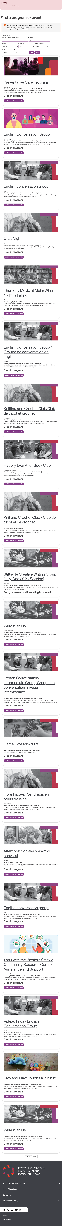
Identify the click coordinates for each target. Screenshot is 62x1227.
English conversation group (26, 186)
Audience (5, 50)
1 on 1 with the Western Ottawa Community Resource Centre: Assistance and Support (28, 965)
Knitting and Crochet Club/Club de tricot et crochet (29, 411)
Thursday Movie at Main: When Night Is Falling (29, 293)
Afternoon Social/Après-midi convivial (27, 853)
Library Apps (25, 1210)
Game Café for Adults (21, 744)
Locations (21, 43)
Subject (30, 37)
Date (15, 50)
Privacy (5, 1216)
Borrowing (7, 1195)
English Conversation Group (27, 134)
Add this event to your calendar (14, 101)
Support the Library (10, 1201)
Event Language (39, 43)
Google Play (20, 1210)
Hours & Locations (10, 1189)
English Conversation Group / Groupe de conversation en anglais (28, 352)
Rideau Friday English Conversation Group (21, 1023)
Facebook (4, 1210)
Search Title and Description (10, 37)
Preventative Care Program (26, 82)
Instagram (8, 1210)
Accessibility (7, 1219)
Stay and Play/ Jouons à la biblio (30, 1078)
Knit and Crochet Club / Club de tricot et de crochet (30, 519)
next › (34, 1156)
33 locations (25, 29)
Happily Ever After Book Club (27, 465)
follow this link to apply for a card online (29, 27)
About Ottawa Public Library (14, 1183)
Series (4, 43)
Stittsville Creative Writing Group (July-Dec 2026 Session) (30, 576)
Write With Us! (15, 626)
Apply (31, 52)
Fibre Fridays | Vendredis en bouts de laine (26, 796)
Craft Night (12, 238)
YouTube (16, 1210)
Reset (37, 52)
